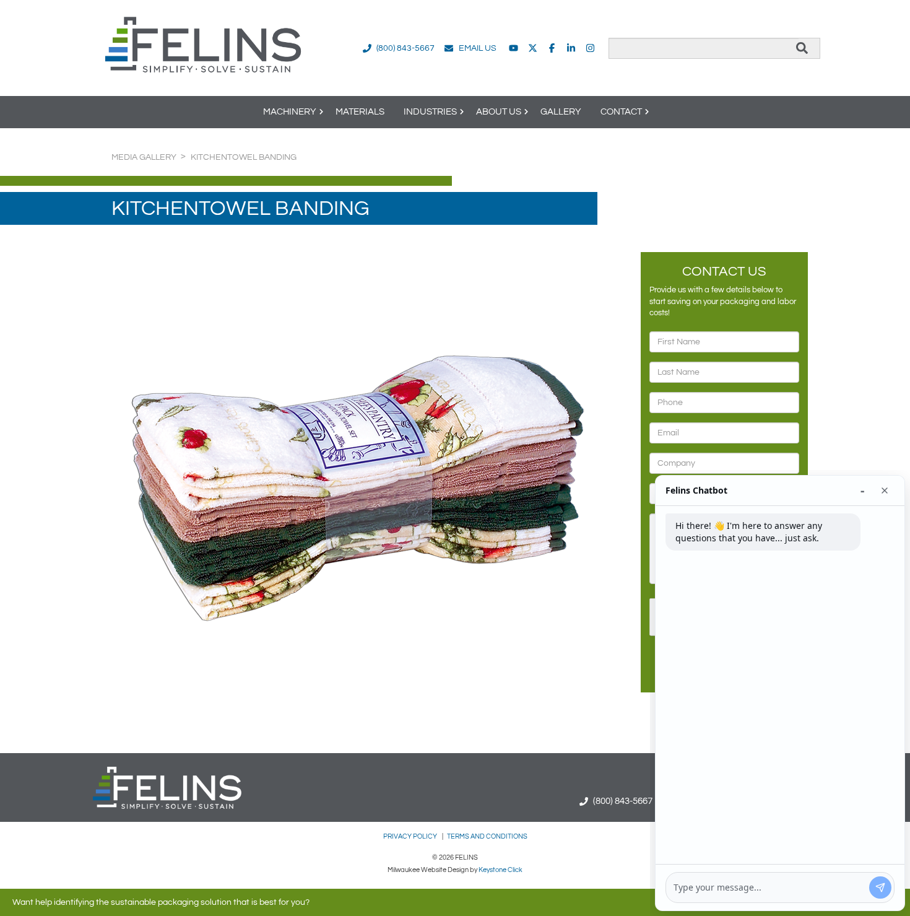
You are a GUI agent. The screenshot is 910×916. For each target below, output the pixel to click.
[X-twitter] (532, 48)
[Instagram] (590, 48)
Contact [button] (621, 111)
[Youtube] (513, 48)
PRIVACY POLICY (410, 836)
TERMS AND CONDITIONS (487, 836)
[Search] (802, 48)
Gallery (560, 111)
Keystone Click (500, 869)
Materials (360, 111)
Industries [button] (430, 111)
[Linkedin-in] (571, 48)
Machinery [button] (289, 111)
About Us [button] (498, 111)
